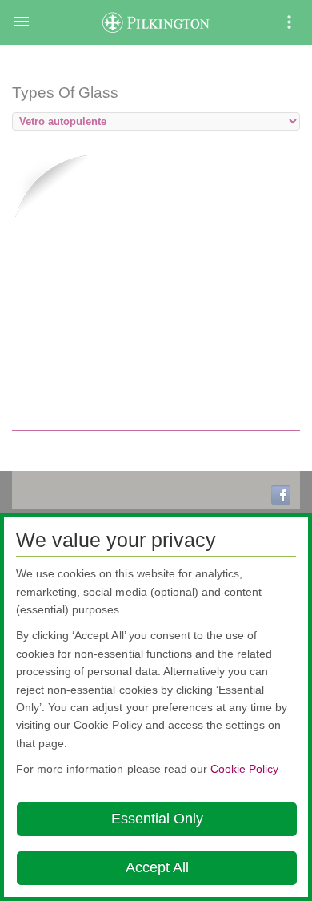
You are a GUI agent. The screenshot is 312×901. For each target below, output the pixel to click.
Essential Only (157, 818)
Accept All (157, 867)
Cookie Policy (244, 768)
